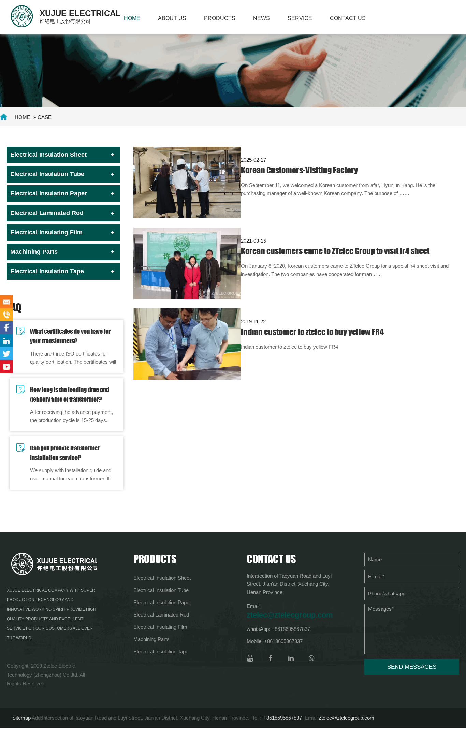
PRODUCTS (219, 18)
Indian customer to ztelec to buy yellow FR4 (312, 332)
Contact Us (348, 18)
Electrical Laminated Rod (47, 212)
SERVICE (300, 18)
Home (132, 18)
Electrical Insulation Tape (47, 271)
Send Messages (411, 667)
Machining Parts (34, 251)
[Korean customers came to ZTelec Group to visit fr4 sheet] (187, 263)
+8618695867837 (291, 629)
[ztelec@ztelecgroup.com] (6, 301)
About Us (172, 18)
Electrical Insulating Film (46, 232)
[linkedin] (291, 658)
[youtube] (250, 658)
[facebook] (270, 658)
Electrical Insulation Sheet (48, 154)
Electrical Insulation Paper (48, 193)
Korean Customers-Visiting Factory (299, 170)
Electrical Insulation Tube (47, 174)
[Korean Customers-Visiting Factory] (187, 182)
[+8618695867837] (6, 314)
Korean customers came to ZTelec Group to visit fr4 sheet (335, 251)
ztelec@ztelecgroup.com (290, 615)
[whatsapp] (311, 658)
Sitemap (21, 718)
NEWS (261, 18)
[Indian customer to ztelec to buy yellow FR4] (187, 344)
